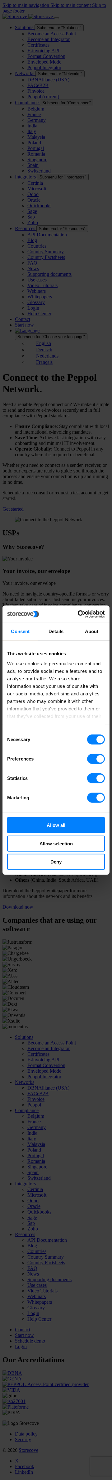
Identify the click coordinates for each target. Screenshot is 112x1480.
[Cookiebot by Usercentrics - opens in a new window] (79, 614)
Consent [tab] (20, 631)
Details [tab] (56, 631)
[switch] (96, 759)
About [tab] (92, 631)
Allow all (56, 825)
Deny (56, 861)
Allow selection (56, 843)
